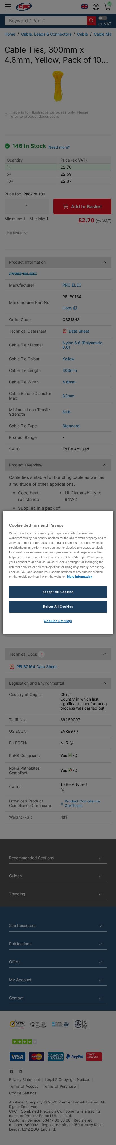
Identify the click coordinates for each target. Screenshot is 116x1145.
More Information (80, 576)
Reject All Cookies (58, 606)
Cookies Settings (58, 621)
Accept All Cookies (58, 592)
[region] (58, 572)
